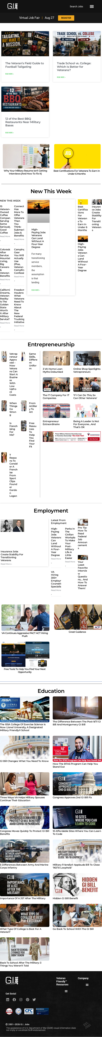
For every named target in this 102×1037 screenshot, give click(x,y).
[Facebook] (14, 999)
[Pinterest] (27, 999)
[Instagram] (21, 999)
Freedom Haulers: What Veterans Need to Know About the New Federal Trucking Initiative (19, 306)
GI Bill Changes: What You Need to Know (24, 761)
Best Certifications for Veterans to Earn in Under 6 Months (77, 172)
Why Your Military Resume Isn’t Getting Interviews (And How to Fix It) (25, 172)
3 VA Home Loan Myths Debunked (53, 370)
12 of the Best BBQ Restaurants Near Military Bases (23, 122)
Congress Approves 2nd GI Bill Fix (72, 797)
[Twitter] (34, 999)
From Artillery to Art (33, 407)
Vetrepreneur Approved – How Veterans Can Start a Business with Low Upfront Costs (13, 374)
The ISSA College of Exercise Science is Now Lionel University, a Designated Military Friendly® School (23, 727)
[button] (92, 6)
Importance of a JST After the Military (22, 898)
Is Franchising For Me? (13, 429)
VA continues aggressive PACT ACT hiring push (25, 635)
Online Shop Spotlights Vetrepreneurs (86, 370)
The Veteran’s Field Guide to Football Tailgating (24, 65)
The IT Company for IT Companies (56, 397)
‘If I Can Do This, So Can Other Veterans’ (85, 397)
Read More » (9, 74)
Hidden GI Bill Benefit (65, 898)
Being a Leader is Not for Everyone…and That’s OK (86, 424)
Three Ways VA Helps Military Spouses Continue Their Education (22, 799)
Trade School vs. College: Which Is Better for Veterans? (74, 67)
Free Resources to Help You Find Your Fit (32, 435)
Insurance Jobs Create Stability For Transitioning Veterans (12, 556)
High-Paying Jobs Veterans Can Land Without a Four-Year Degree (38, 238)
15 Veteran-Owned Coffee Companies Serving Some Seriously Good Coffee (6, 219)
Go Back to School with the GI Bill (73, 929)
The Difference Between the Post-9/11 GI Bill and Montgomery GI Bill (77, 723)
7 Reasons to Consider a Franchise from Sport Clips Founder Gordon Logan (13, 475)
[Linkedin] (7, 999)
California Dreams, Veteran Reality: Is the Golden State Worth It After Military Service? (5, 304)
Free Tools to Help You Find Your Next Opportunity (25, 671)
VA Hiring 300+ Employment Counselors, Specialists (58, 579)
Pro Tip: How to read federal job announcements (82, 538)
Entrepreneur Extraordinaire (51, 423)
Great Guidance (77, 631)
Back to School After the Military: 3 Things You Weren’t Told (20, 964)
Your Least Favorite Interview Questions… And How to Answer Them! (83, 575)
